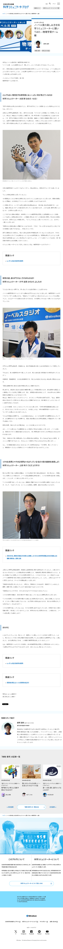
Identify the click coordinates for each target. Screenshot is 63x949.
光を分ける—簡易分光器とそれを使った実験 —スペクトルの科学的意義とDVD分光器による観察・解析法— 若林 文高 (32, 557)
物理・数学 (37, 50)
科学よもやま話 (46, 50)
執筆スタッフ (37, 8)
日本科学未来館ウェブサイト (12, 921)
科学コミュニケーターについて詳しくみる (31, 883)
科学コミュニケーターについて (50, 8)
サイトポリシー (43, 921)
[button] (48, 2)
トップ (4, 13)
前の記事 (10, 807)
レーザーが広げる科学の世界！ (15, 261)
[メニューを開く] (56, 2)
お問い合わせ (53, 921)
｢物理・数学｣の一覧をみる (31, 807)
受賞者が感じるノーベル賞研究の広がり (18, 682)
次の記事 (52, 807)
